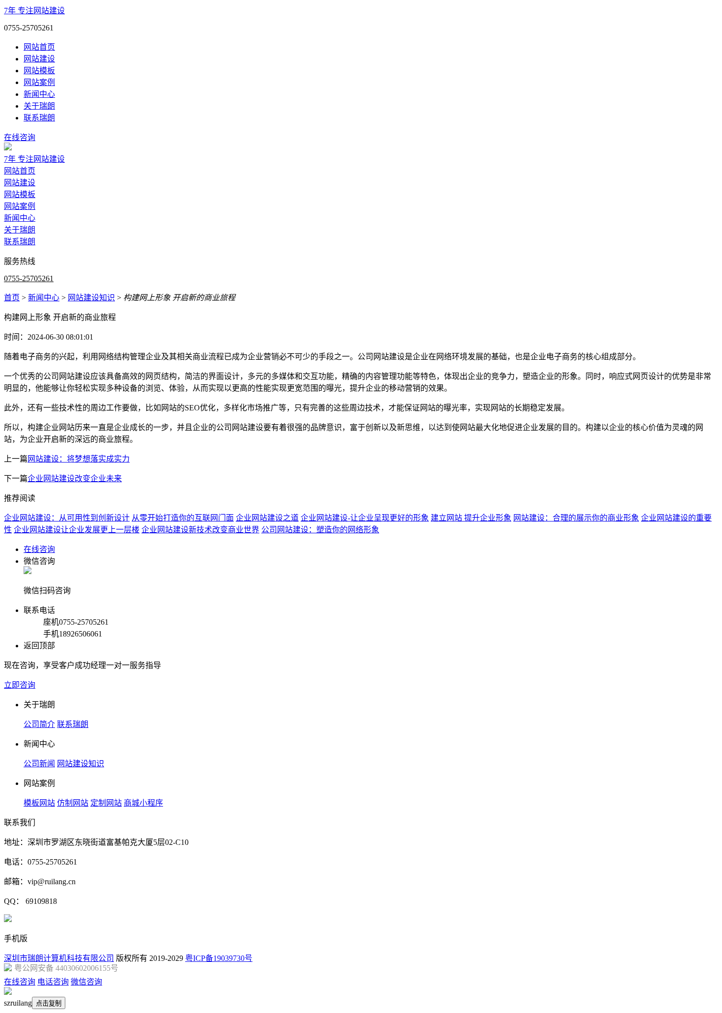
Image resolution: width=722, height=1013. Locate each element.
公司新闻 (39, 763)
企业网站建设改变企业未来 (75, 478)
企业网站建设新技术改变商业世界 (200, 529)
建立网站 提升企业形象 (471, 518)
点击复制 (48, 1003)
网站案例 (39, 82)
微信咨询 (86, 982)
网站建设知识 (91, 297)
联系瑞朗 (39, 118)
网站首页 (39, 47)
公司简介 (39, 724)
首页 (12, 297)
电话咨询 (53, 982)
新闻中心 (39, 94)
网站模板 (39, 70)
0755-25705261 (29, 278)
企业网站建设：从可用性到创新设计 (67, 518)
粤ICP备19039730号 (218, 958)
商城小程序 (143, 803)
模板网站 (39, 803)
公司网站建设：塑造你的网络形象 (320, 529)
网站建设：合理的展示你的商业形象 (576, 518)
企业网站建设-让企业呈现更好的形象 (365, 518)
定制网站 (106, 803)
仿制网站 (72, 803)
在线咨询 (19, 137)
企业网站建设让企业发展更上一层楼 (76, 529)
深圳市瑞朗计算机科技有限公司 (59, 958)
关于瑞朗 (39, 106)
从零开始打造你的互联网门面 (183, 518)
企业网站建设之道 (267, 518)
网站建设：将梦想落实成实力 (79, 459)
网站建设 (39, 59)
